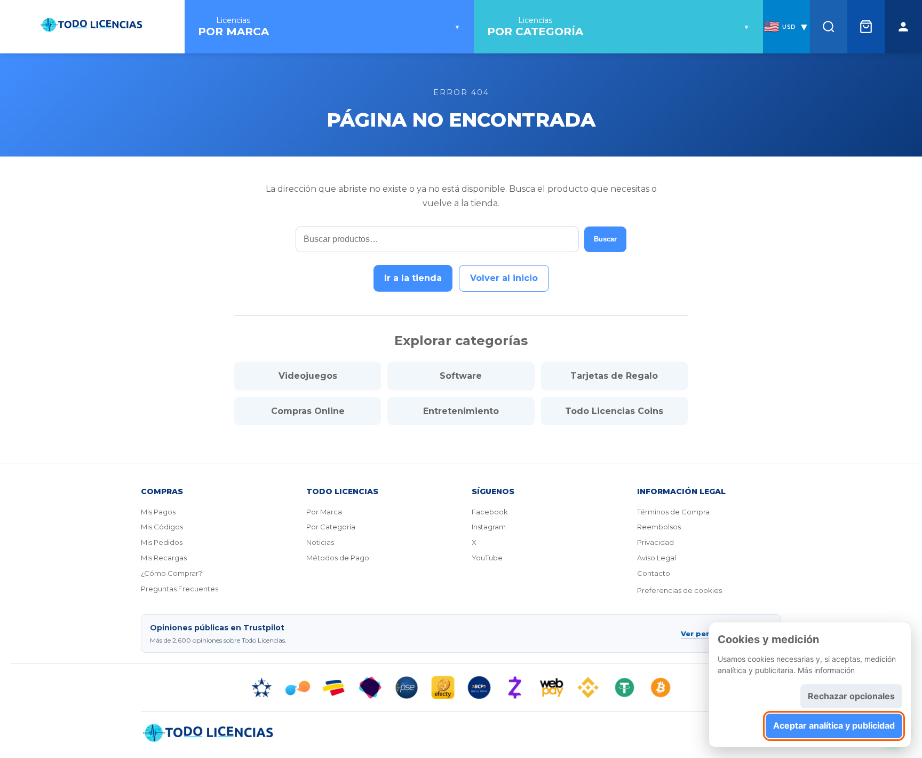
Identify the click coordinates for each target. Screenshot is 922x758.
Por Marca (324, 511)
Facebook (490, 511)
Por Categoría (330, 526)
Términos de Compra (673, 511)
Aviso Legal (656, 557)
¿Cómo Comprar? (171, 573)
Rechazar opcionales (851, 696)
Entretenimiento (461, 411)
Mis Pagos (158, 511)
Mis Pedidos (161, 542)
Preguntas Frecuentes (179, 588)
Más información (826, 670)
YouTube (487, 557)
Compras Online (308, 411)
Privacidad (655, 542)
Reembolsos (659, 526)
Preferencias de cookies (679, 590)
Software (461, 376)
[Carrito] (866, 26)
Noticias (320, 542)
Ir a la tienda (413, 278)
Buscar (605, 239)
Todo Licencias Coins (614, 411)
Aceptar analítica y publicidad (834, 725)
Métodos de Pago (337, 557)
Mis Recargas (164, 557)
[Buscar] (828, 26)
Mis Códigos (162, 526)
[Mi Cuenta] (903, 26)
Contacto (653, 573)
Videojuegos (308, 376)
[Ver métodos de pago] (461, 687)
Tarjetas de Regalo (614, 376)
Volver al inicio (504, 278)
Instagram (489, 526)
